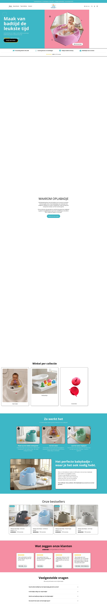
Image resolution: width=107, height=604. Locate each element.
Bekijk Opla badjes (10, 40)
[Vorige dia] (11, 515)
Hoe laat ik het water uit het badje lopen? (53, 601)
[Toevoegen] (29, 525)
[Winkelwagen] (97, 6)
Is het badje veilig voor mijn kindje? (53, 592)
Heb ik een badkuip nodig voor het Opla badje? (53, 596)
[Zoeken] (92, 6)
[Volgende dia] (29, 515)
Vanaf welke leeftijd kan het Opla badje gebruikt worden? (53, 587)
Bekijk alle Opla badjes (53, 216)
